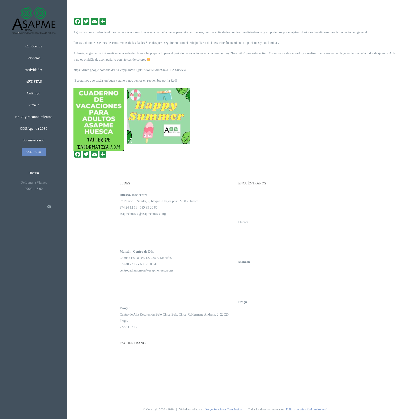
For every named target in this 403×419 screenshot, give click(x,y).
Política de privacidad (299, 409)
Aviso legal (320, 409)
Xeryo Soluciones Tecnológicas (223, 409)
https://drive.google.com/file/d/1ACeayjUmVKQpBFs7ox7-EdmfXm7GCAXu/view (129, 70)
